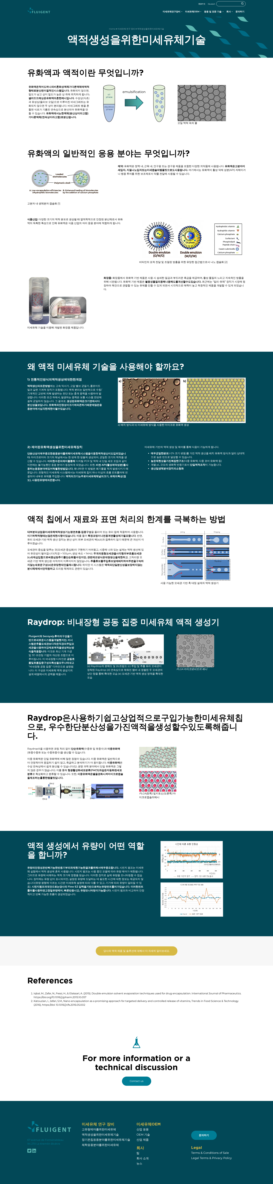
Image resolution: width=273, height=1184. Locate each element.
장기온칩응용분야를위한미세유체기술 (106, 1139)
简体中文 (201, 4)
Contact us (136, 1081)
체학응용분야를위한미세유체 (100, 1145)
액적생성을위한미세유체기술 (100, 1134)
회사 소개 (142, 1158)
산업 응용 (142, 1129)
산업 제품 (142, 1139)
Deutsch (211, 4)
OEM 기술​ (143, 1134)
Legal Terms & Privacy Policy (211, 1158)
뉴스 (139, 1163)
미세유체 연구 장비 (126, 29)
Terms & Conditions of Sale (210, 1153)
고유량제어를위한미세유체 (99, 1129)
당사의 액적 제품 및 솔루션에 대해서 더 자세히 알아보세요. (136, 950)
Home (112, 29)
